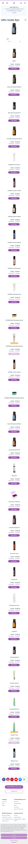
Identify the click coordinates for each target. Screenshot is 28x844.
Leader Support (17, 817)
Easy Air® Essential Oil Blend (14, 423)
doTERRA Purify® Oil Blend (14, 216)
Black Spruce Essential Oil (14, 112)
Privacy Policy (14, 842)
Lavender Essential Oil (14, 527)
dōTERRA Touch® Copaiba (14, 372)
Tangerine (14, 631)
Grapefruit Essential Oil (14, 449)
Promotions (16, 807)
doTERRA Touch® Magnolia (14, 268)
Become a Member (6, 815)
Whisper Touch (14, 760)
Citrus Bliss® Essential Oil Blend (14, 138)
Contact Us (14, 791)
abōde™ (14, 61)
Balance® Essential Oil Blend (14, 86)
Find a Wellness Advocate (14, 786)
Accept (14, 835)
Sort (8, 39)
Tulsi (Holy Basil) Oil (14, 657)
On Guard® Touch (14, 553)
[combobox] (14, 41)
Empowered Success (6, 817)
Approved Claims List (18, 809)
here (13, 831)
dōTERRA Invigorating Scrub (14, 294)
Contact (15, 815)
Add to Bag (14, 68)
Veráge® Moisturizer (14, 709)
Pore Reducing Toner (14, 605)
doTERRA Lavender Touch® (14, 190)
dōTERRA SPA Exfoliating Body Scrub (14, 320)
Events (3, 805)
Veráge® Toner (14, 735)
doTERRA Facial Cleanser (14, 164)
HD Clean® (14, 475)
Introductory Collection (14, 501)
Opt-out (14, 837)
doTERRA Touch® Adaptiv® (14, 242)
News (3, 803)
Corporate (4, 801)
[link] (21, 3)
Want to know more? (14, 840)
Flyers (15, 805)
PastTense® (14, 579)
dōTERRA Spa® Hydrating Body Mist (14, 346)
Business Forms (5, 820)
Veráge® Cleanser (14, 683)
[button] (3, 9)
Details (14, 12)
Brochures (16, 801)
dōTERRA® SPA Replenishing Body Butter (14, 398)
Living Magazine (17, 803)
